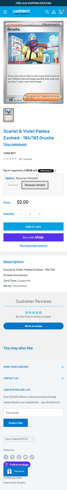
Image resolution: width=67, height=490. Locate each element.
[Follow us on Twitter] (12, 456)
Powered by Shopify (14, 482)
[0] (61, 12)
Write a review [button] (33, 326)
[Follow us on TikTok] (32, 456)
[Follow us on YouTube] (25, 456)
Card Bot (9, 153)
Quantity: (9, 213)
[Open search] (47, 12)
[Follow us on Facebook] (5, 456)
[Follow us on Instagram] (18, 456)
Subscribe (16, 423)
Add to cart (33, 226)
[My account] (53, 12)
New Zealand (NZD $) (16, 438)
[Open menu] (5, 12)
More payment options (33, 245)
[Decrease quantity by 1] (20, 213)
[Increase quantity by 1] (39, 213)
